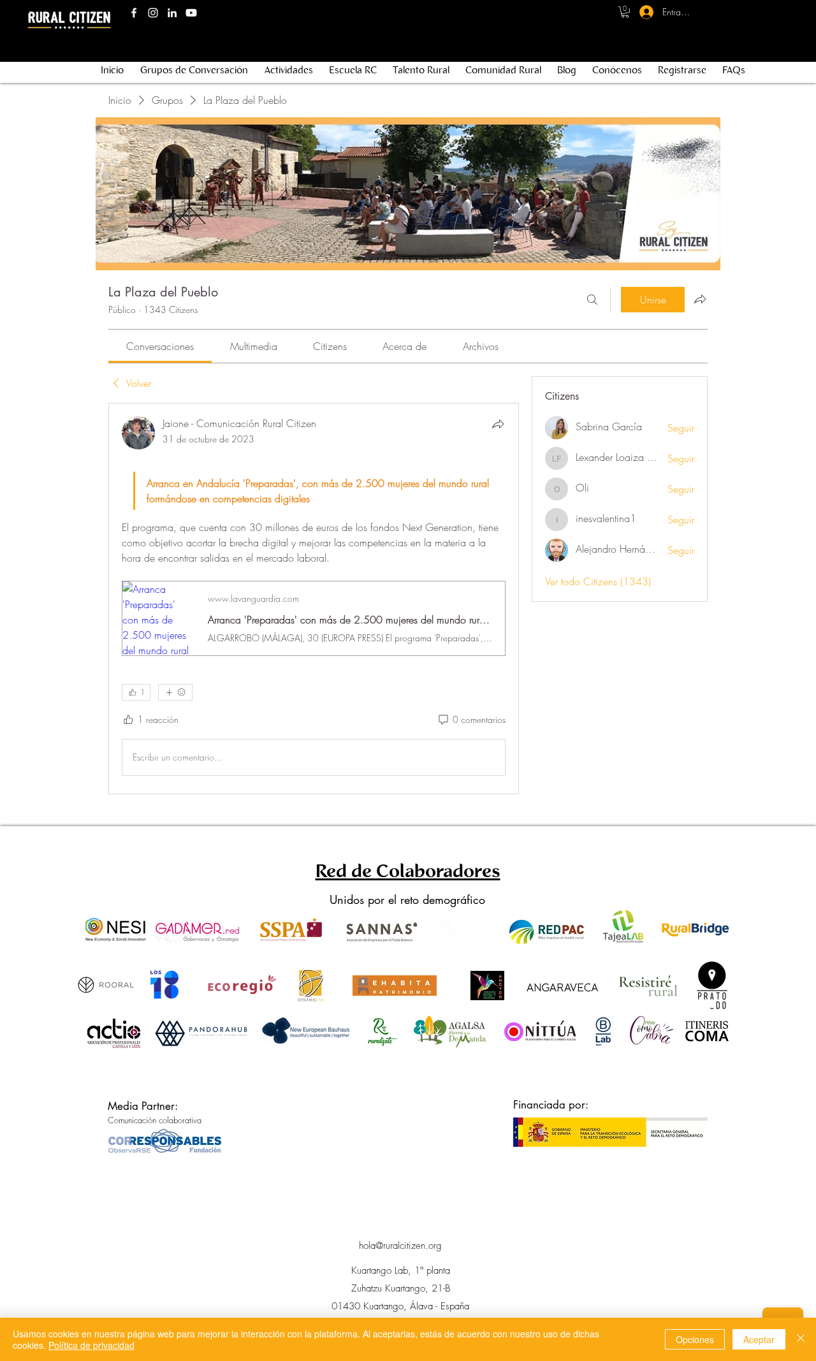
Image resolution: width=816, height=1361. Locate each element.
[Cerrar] (800, 1339)
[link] (160, 346)
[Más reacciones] (175, 692)
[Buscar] (592, 299)
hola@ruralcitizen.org (400, 1245)
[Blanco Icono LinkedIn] (172, 12)
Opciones (695, 1339)
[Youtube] (191, 12)
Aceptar (759, 1339)
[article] (313, 598)
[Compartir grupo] (700, 299)
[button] (625, 12)
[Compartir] (498, 424)
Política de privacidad (91, 1345)
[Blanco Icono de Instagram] (153, 12)
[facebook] (133, 12)
